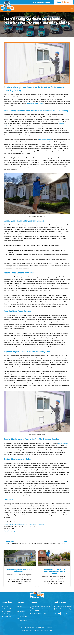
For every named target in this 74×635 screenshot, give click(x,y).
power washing (63, 443)
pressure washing (45, 139)
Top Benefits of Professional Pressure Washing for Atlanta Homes (54, 571)
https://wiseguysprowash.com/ (14, 531)
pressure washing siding (35, 103)
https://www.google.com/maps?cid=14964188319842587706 (24, 524)
